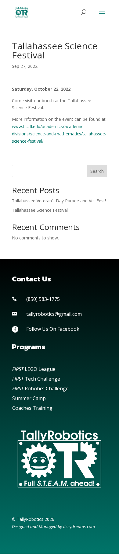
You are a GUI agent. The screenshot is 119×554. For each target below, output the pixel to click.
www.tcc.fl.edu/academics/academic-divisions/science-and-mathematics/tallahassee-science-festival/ (59, 134)
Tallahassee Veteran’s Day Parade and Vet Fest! (59, 201)
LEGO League (34, 369)
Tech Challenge (36, 378)
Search (97, 171)
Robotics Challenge (40, 388)
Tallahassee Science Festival (40, 210)
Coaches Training (32, 408)
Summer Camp (29, 398)
